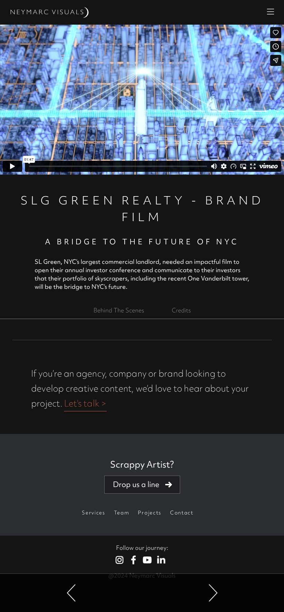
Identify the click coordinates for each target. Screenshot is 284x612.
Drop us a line (136, 484)
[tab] (119, 310)
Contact (182, 512)
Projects (149, 512)
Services (93, 512)
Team (122, 512)
